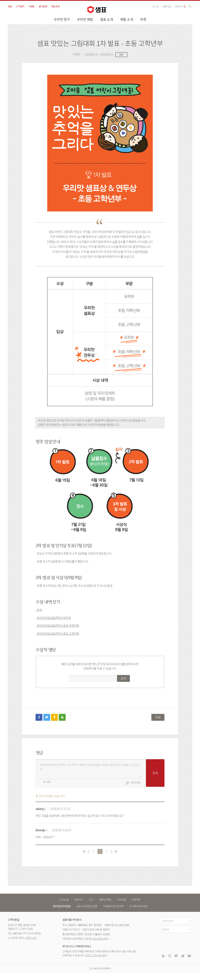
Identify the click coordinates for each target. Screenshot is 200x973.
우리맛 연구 (62, 19)
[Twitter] (182, 956)
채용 (10, 6)
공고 (91, 899)
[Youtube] (189, 956)
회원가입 (167, 6)
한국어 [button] (165, 929)
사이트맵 (121, 899)
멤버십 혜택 (105, 899)
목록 (158, 717)
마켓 (143, 19)
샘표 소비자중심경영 (86, 906)
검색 (123, 678)
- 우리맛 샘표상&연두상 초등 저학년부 (57, 625)
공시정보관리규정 (138, 906)
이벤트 (32, 6)
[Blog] (163, 956)
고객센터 (20, 6)
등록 (155, 773)
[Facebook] (176, 956)
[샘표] (96, 9)
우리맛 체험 (85, 19)
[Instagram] (170, 956)
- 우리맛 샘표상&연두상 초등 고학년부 (57, 633)
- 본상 (39, 610)
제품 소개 (126, 19)
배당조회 (55, 6)
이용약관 (136, 899)
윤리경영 (43, 6)
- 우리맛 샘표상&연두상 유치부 (53, 618)
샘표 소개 (106, 19)
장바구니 (180, 6)
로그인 (155, 6)
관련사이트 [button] (167, 921)
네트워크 (78, 899)
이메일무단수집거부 (113, 906)
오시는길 (64, 899)
